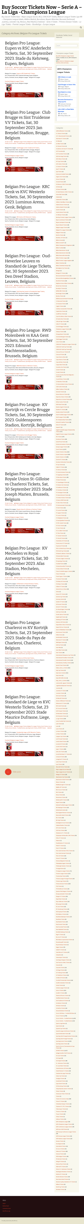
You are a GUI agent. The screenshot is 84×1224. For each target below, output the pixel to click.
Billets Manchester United (62, 253)
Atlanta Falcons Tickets (61, 204)
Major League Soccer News (62, 769)
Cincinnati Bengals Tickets (62, 336)
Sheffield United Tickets (62, 998)
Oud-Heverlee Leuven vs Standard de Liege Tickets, (31, 291)
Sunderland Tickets (61, 1081)
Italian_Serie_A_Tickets (62, 668)
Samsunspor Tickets (61, 957)
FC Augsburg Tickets (61, 474)
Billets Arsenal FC (60, 242)
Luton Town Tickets (60, 762)
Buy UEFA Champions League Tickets (65, 56)
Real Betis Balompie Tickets (63, 916)
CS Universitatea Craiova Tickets (64, 384)
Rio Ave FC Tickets (60, 937)
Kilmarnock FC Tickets (61, 703)
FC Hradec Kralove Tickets (62, 497)
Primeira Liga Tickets (61, 881)
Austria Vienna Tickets (61, 212)
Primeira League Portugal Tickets (64, 878)
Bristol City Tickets (60, 286)
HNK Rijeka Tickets (60, 642)
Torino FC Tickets (60, 1101)
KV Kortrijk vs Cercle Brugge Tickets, (27, 435)
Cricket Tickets (59, 369)
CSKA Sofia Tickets (60, 386)
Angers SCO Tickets (61, 176)
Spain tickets (59, 1026)
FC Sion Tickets (60, 528)
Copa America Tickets (61, 359)
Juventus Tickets (60, 693)
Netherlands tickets (61, 810)
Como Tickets (59, 342)
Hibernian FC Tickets (61, 640)
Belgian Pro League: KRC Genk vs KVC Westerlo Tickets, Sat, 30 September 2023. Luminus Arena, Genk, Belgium (29, 197)
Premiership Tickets (61, 876)
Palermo (58, 840)
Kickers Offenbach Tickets (62, 701)
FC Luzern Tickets (60, 515)
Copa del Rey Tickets (61, 362)
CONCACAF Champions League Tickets (65, 344)
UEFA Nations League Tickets (63, 1138)
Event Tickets (44, 67)
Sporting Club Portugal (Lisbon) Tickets (65, 1036)
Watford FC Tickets (60, 1174)
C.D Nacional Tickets (61, 301)
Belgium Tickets (60, 232)
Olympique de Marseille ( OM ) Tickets (65, 835)
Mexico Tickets (59, 782)
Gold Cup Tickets (60, 612)
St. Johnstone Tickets (61, 1063)
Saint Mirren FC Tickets (61, 952)
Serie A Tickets (59, 990)
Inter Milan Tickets (60, 650)
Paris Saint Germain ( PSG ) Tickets (64, 850)
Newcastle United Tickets (62, 815)
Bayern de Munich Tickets (62, 222)
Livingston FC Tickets (61, 759)
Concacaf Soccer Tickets (62, 352)
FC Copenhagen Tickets (62, 482)
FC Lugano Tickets (60, 513)
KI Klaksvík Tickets (60, 698)
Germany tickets (60, 599)
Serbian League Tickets (62, 988)
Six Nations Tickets (60, 1003)
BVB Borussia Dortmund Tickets (63, 298)
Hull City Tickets (60, 645)
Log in (4, 1203)
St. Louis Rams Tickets (61, 1066)
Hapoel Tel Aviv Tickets (61, 627)
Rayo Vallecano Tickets (61, 901)
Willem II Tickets (60, 1184)
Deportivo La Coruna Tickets (63, 399)
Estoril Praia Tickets (61, 441)
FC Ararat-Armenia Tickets (62, 472)
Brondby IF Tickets (60, 288)
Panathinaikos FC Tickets (62, 843)
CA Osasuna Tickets (61, 303)
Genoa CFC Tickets (60, 594)
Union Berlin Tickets (61, 1146)
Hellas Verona (59, 635)
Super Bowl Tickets (61, 1083)
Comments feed (7, 1208)
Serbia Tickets (59, 985)
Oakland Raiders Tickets (62, 825)
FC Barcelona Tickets (61, 477)
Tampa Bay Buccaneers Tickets (63, 1088)
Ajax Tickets (59, 171)
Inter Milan (58, 647)
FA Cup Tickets (59, 464)
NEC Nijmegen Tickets (61, 807)
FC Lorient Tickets (60, 510)
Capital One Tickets (61, 311)
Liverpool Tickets (60, 756)
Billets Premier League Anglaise (64, 260)
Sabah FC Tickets (60, 949)
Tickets (58, 1096)
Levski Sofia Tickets (61, 746)
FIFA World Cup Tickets (61, 551)
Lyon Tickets (59, 764)
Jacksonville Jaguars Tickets (63, 683)
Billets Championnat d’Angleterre (64, 245)
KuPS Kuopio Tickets (61, 711)
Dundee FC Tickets (60, 409)
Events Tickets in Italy (61, 452)
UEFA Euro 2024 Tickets (61, 1129)
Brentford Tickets (60, 281)
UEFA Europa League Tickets (63, 1136)
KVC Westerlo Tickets (61, 716)
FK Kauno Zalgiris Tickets (62, 558)
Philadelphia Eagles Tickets (62, 863)
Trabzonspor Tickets (61, 1109)
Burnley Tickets (60, 296)
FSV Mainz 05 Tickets (61, 581)
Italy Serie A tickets (61, 673)
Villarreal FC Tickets (61, 1166)
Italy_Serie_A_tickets (61, 680)
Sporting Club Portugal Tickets (63, 1038)
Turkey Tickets (59, 1116)
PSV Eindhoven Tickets (61, 889)
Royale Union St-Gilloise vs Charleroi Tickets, (29, 509)
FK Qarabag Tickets (61, 561)
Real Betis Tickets (60, 919)
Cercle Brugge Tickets (61, 326)
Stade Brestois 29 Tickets (62, 1068)
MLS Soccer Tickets (61, 789)
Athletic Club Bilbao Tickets (62, 202)
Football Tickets (60, 563)
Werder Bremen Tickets (62, 1176)
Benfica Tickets (60, 235)
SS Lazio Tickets (60, 1055)
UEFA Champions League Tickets (64, 1124)
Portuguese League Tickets (63, 871)
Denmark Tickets (60, 391)
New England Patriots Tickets (63, 812)
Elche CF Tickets (60, 425)
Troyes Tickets (59, 1114)
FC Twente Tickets (60, 535)
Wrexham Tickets (60, 1189)
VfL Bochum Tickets (61, 1159)
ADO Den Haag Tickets (61, 156)
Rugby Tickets (59, 947)
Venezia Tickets (60, 1154)
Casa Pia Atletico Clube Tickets (63, 316)
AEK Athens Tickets (61, 159)
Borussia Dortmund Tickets (62, 275)
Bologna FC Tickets (60, 273)
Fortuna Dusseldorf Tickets (62, 566)
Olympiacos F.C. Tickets (62, 833)
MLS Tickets (59, 792)
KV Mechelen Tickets (61, 713)
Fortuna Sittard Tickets (61, 568)
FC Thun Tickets (60, 533)
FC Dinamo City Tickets (61, 485)
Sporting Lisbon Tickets (62, 1043)
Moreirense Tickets (61, 797)
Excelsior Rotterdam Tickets (63, 462)
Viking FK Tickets (60, 1161)
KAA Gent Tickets (60, 695)
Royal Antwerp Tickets (61, 944)
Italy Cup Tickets (60, 670)
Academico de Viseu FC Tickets (63, 148)
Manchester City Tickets (62, 777)
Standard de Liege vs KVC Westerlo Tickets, (29, 732)
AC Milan (58, 141)
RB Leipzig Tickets (60, 904)
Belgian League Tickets (21, 67)
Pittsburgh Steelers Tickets (63, 866)
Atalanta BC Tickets (61, 199)
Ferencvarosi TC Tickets (62, 543)
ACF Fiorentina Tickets (61, 154)
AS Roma (58, 187)
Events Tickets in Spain (61, 454)
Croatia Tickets (59, 372)
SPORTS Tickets (42, 69)
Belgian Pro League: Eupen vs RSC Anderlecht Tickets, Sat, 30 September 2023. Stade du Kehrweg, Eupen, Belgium (29, 53)
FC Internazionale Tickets (62, 505)
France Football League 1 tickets (64, 571)
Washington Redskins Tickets (63, 1171)
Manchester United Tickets (62, 779)
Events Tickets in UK (61, 457)
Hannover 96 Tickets (61, 622)
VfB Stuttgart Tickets (61, 1156)
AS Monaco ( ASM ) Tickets (62, 184)
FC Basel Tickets (60, 480)
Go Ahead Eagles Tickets (62, 609)
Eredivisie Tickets (60, 439)
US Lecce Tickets (60, 1149)
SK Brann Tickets (60, 1005)
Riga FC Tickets (60, 934)
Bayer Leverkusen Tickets (62, 220)
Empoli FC (58, 427)
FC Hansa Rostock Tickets (62, 495)
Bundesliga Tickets (60, 293)
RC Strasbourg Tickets (61, 909)
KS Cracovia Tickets (61, 708)
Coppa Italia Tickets (61, 364)
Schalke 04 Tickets (60, 977)
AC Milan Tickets (60, 143)
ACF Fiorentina (59, 151)
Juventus (58, 688)
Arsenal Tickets (60, 181)
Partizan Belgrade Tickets (62, 861)
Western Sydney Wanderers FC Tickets (65, 1182)
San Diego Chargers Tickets (63, 960)
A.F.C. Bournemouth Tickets (62, 136)
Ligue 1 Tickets (59, 749)
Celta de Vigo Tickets (61, 321)
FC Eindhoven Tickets (61, 487)
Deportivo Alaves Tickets (62, 397)
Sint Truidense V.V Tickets (62, 1000)
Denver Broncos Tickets (62, 394)
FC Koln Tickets (60, 508)
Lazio (57, 726)
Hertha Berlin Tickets (61, 637)
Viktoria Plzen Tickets (61, 1164)
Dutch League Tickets (61, 417)
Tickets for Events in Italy (62, 1099)
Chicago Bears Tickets (61, 334)
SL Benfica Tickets (60, 1008)
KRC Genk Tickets (60, 706)
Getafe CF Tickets (60, 601)
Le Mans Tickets (60, 734)
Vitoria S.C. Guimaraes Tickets (63, 1169)
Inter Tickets (59, 652)
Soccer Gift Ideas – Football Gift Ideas (65, 1013)
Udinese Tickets (60, 1119)
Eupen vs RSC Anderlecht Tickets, (26, 73)
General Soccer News (61, 589)
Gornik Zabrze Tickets (61, 614)
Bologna (58, 270)
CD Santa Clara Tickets (61, 319)
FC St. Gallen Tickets (61, 530)
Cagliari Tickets (60, 306)
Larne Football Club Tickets (62, 721)
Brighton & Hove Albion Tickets (63, 283)
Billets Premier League (61, 258)
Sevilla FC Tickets (60, 993)
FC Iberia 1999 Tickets (61, 500)
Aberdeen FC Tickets (61, 138)
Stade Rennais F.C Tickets (62, 1071)
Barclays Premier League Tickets (64, 217)
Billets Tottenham (60, 263)
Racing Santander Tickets (62, 894)
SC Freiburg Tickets (61, 972)
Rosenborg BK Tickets (61, 942)
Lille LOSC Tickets (60, 751)
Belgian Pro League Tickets (34, 67)
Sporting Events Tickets (31, 69)
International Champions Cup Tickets (65, 655)
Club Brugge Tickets (61, 339)
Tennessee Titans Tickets (62, 1093)
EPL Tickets (59, 436)
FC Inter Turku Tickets (61, 502)
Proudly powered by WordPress (9, 1220)
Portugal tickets (60, 868)
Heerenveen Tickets (61, 632)
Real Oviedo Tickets (61, 924)
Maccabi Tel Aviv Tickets (62, 767)
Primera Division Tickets (62, 883)
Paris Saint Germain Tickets (62, 853)
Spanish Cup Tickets (61, 1028)
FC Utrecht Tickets (60, 538)
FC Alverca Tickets (60, 469)
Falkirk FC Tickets (60, 467)
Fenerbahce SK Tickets (61, 541)
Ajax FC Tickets (59, 169)
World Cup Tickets (60, 1187)
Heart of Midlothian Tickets (62, 629)
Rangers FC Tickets (61, 896)
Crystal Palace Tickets (61, 379)
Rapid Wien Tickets (60, 899)
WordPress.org (6, 1211)
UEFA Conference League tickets (64, 1126)
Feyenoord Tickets (60, 546)
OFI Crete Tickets (60, 828)
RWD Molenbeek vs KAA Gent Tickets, (27, 366)
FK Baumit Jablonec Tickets (63, 553)
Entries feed (6, 1206)
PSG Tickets (59, 886)
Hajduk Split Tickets (61, 617)
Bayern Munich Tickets (61, 225)
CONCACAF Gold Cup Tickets (63, 347)
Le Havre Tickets (60, 731)
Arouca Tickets (59, 179)
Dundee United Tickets (61, 412)
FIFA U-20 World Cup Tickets (63, 548)
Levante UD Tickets (60, 744)
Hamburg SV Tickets (61, 619)
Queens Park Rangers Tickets (63, 891)
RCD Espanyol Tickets (61, 911)
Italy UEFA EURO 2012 (61, 678)
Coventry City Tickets (61, 367)
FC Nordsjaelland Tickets (62, 520)
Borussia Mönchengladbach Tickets (64, 278)
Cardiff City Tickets (60, 314)
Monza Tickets (59, 795)
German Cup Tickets (61, 596)
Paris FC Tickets (60, 848)
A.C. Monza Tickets (60, 133)
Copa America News (61, 357)
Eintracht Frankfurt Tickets (62, 422)
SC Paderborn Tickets (61, 975)
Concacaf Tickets (60, 354)
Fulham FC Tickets (60, 586)
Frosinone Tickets (60, 579)
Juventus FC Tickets (61, 690)
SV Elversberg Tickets (61, 1086)
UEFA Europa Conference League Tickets (66, 1132)
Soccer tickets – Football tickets (17, 69)
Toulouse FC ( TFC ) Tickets (62, 1106)
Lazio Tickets (59, 729)
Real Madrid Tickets (61, 922)
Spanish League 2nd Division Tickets (65, 1031)
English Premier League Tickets (63, 434)
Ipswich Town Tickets (61, 665)
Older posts (14, 772)
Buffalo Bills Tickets (61, 291)
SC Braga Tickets (60, 970)
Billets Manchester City (61, 250)
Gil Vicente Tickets (60, 604)
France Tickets (59, 574)
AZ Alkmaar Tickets (60, 214)
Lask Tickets (59, 723)
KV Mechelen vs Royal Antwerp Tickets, (27, 583)
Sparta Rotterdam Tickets (62, 1033)
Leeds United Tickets (61, 741)
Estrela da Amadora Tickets (63, 444)
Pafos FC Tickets (60, 838)
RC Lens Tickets (60, 906)
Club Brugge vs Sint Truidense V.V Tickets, (28, 148)
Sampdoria (58, 955)
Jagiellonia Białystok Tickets (63, 685)
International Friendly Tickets (63, 660)
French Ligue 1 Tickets (61, 576)
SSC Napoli (58, 1058)
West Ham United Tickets (62, 1179)
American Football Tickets (62, 174)
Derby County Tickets (61, 402)
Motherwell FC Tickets (61, 800)
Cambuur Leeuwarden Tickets (63, 308)
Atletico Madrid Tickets (61, 207)
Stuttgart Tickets (60, 1078)
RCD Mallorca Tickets (61, 914)
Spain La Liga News (60, 1023)
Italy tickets (59, 675)
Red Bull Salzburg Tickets (62, 932)
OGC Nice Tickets (60, 830)
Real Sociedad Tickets (61, 927)
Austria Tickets (59, 209)
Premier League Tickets (62, 873)
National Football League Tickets (64, 805)
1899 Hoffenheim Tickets (62, 131)
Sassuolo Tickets (60, 967)
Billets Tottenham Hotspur (62, 265)
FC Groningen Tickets (61, 492)
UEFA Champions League (62, 1121)
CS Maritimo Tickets (61, 381)
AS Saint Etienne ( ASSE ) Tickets (64, 192)
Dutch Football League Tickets (63, 414)
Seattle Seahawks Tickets (62, 983)
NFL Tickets (59, 817)
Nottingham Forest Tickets (62, 822)
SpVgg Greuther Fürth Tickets (63, 1053)
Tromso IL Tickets (60, 1111)
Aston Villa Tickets (60, 194)
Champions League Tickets (62, 329)
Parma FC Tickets (60, 858)
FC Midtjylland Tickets (61, 518)
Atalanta (58, 197)
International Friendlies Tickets (63, 657)
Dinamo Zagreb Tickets (61, 407)
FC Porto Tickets (60, 525)
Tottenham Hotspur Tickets (62, 1104)
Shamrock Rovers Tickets (62, 995)
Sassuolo (58, 965)
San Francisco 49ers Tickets (63, 962)
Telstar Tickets (59, 1091)
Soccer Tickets (59, 1016)
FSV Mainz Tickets (60, 584)
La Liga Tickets (59, 718)
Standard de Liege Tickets (62, 1073)
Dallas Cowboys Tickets (62, 389)
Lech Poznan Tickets (61, 739)
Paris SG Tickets (60, 856)
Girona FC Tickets (60, 607)
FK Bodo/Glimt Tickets (61, 556)
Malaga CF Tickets (60, 774)
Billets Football (59, 248)
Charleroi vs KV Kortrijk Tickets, (25, 658)
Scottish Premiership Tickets (63, 980)
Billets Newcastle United (62, 255)
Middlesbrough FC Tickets (62, 784)
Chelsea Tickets (60, 331)
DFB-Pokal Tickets (60, 404)
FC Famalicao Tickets (61, 490)
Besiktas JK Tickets (61, 237)
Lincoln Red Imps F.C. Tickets (63, 754)
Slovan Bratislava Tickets (62, 1010)
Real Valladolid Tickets (61, 929)
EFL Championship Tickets (62, 419)
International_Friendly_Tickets (63, 662)
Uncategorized (59, 1143)
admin (50, 69)
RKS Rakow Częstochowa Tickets (64, 939)
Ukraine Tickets (60, 1141)
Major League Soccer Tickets (63, 772)
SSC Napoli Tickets (60, 1060)
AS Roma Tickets (60, 189)
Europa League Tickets (61, 447)
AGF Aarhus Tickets (61, 164)
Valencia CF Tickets (60, 1151)
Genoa (57, 591)
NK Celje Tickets (60, 820)
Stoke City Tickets (60, 1076)
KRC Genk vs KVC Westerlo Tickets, (26, 217)
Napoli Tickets (59, 802)
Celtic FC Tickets (60, 324)
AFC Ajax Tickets (60, 161)
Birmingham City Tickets (62, 268)
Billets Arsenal (59, 240)
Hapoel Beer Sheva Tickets (62, 624)
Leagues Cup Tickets (61, 736)
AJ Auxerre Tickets (60, 166)
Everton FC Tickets (60, 459)
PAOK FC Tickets (60, 845)
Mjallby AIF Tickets (60, 787)
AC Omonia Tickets (60, 146)
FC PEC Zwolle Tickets (61, 523)
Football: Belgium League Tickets (14, 81)
